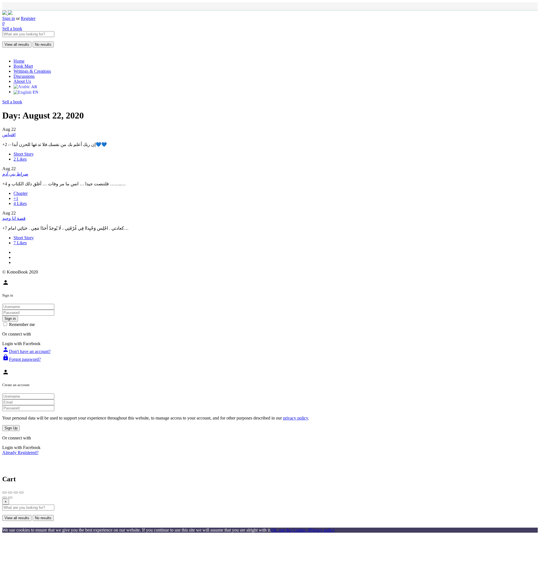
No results (43, 44)
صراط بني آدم (15, 174)
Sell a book (12, 28)
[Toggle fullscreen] (16, 492)
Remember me (22, 324)
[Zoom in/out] (21, 492)
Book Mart (23, 66)
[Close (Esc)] (4, 492)
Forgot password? (21, 359)
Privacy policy (322, 530)
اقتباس (8, 134)
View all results (16, 44)
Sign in (8, 18)
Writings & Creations (32, 71)
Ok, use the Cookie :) (290, 530)
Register (28, 18)
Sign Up (10, 428)
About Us (22, 81)
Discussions (24, 76)
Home (19, 61)
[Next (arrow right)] (10, 497)
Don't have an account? (26, 351)
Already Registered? (20, 452)
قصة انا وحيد (14, 218)
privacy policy (295, 418)
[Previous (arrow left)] (4, 497)
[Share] (10, 492)
